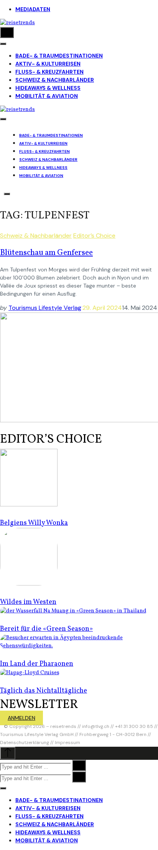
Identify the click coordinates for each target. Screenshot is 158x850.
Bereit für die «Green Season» (46, 629)
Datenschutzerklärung (24, 742)
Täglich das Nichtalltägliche (43, 691)
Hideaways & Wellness (48, 87)
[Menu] (3, 44)
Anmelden (21, 717)
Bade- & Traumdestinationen (59, 55)
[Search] (7, 32)
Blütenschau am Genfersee (46, 252)
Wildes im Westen (28, 602)
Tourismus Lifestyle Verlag (44, 308)
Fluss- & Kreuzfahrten (49, 71)
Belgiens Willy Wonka (34, 523)
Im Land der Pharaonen (36, 664)
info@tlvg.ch (95, 726)
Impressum (67, 742)
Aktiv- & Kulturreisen (48, 63)
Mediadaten (32, 9)
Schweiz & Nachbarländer (54, 79)
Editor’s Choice (94, 236)
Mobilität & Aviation (46, 96)
